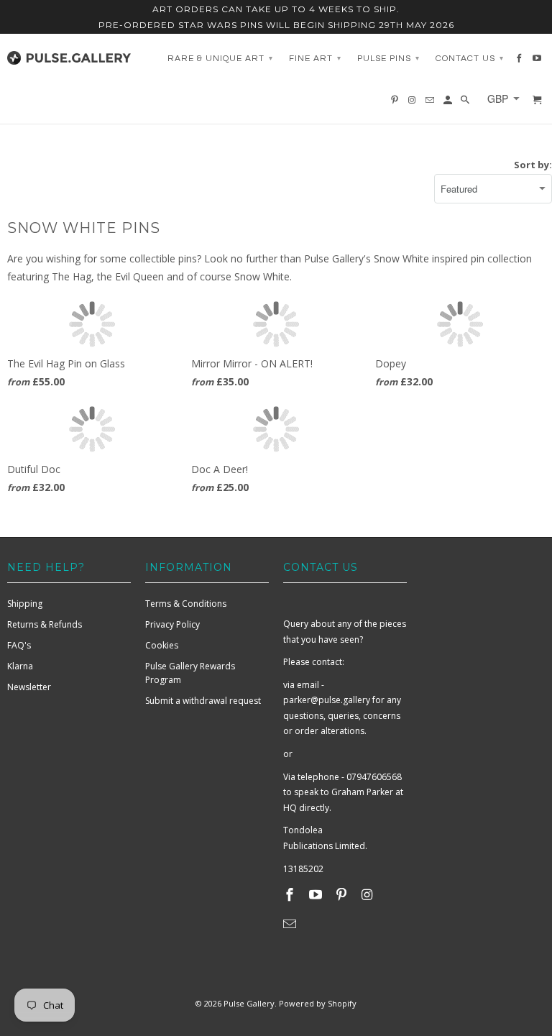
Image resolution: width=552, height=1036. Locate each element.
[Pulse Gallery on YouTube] (317, 894)
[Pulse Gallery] (69, 55)
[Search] (466, 103)
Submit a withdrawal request (203, 701)
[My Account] (448, 103)
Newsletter (29, 687)
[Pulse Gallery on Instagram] (368, 894)
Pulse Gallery (249, 1003)
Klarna (20, 666)
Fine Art (315, 58)
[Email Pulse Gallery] (291, 923)
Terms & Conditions (185, 603)
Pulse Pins (388, 58)
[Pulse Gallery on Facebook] (291, 894)
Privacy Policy (172, 624)
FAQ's (19, 645)
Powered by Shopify (317, 1003)
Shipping (24, 603)
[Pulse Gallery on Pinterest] (343, 894)
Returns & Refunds (44, 624)
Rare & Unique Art (220, 58)
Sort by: (533, 164)
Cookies (161, 645)
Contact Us (470, 58)
